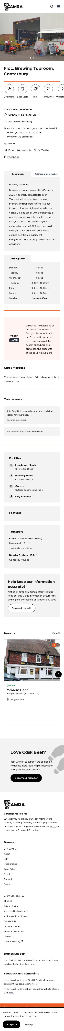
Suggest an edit (21, 607)
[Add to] (54, 645)
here (32, 963)
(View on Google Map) (20, 136)
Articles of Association (15, 916)
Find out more (44, 352)
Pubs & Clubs (10, 863)
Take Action (10, 868)
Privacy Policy (11, 905)
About (7, 853)
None (11, 143)
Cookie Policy (11, 921)
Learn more (31, 1016)
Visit (6, 858)
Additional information (46, 173)
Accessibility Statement (16, 911)
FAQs (53, 826)
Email (11, 150)
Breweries (9, 879)
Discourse (9, 936)
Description (18, 173)
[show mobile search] (52, 6)
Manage (29, 1024)
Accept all (11, 1024)
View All (56, 632)
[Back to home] (13, 6)
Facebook (13, 156)
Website (27, 150)
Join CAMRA (10, 848)
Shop (7, 900)
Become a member (16, 419)
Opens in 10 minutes (22, 114)
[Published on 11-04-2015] (32, 678)
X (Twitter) (44, 150)
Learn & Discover (13, 895)
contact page (11, 830)
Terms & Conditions (14, 931)
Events (7, 874)
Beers (7, 884)
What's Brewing (12, 941)
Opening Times (17, 258)
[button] (58, 674)
